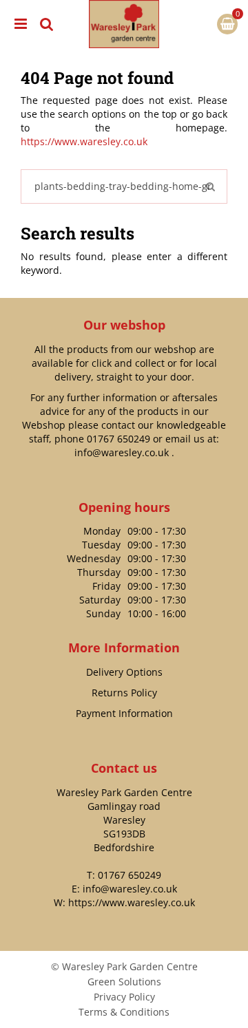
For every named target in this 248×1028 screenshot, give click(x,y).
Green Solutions (124, 981)
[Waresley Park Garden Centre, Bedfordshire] (124, 24)
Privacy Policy (124, 996)
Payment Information (124, 713)
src (47, 24)
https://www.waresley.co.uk (84, 141)
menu (20, 24)
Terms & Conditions (124, 1011)
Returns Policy (124, 692)
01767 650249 (118, 438)
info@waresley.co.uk (121, 452)
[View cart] (227, 24)
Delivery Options (124, 671)
